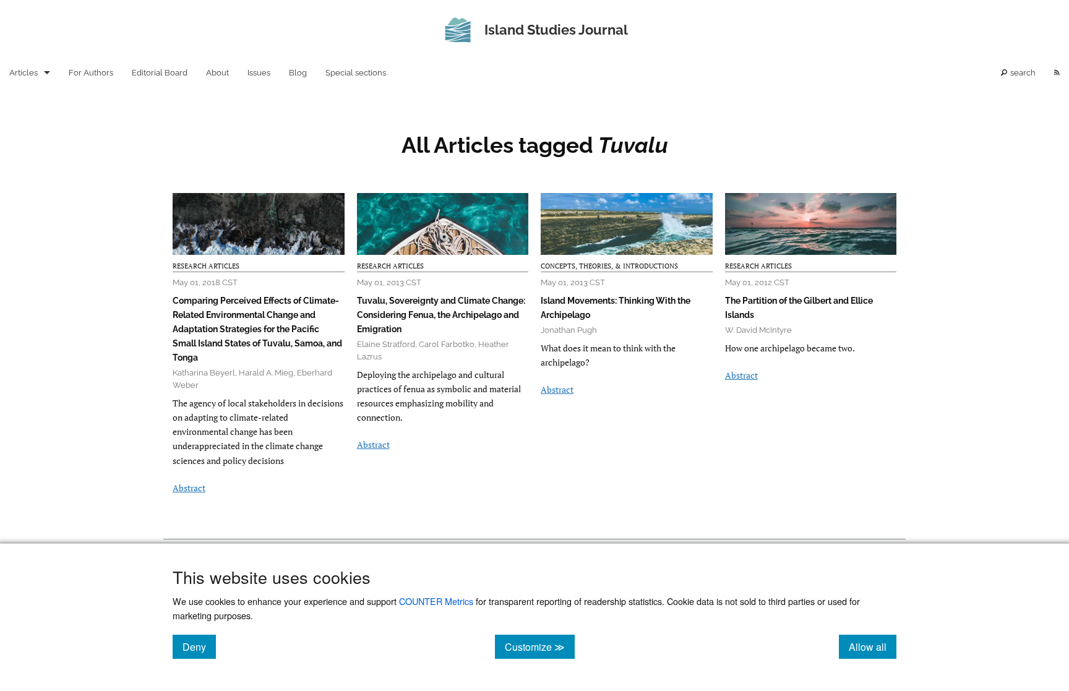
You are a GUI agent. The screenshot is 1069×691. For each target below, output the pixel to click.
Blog (298, 72)
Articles (23, 72)
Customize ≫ (540, 646)
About (217, 72)
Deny (199, 646)
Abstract (189, 488)
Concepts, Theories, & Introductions (609, 266)
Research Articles (206, 266)
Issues (258, 72)
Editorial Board (159, 72)
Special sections (355, 72)
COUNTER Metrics (436, 600)
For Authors (91, 72)
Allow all (872, 646)
